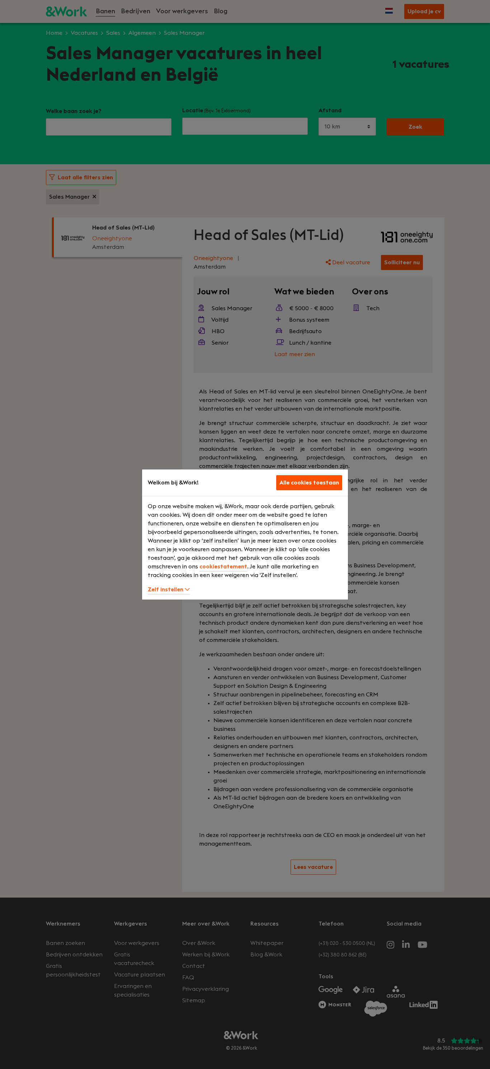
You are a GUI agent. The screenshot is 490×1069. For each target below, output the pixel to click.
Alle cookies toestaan (309, 483)
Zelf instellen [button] (166, 589)
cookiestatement (223, 566)
